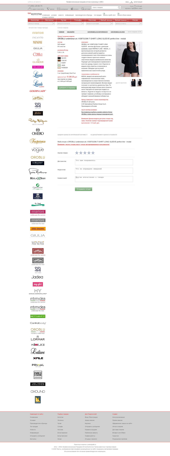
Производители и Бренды (38, 423)
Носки (135, 20)
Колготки (35, 20)
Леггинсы (49, 20)
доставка (87, 9)
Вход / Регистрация (91, 417)
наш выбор (70, 32)
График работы (90, 436)
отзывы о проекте (48, 17)
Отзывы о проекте (91, 439)
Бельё (106, 20)
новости (61, 15)
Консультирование (119, 417)
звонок (52, 9)
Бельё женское (62, 436)
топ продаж (97, 15)
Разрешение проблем (120, 439)
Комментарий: (62, 178)
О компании (34, 417)
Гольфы (78, 20)
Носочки (92, 20)
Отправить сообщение (37, 436)
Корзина (88, 423)
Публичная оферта (91, 433)
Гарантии (116, 436)
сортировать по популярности (98, 32)
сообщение (64, 9)
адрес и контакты (38, 9)
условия (54, 15)
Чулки (63, 20)
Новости (33, 430)
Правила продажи (91, 430)
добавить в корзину (67, 88)
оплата (76, 9)
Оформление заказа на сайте (122, 423)
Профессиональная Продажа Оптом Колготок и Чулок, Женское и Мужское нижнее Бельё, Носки (35, 14)
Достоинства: (62, 161)
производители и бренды (83, 15)
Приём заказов (117, 420)
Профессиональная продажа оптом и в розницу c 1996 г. (85, 2)
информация (69, 15)
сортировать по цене (118, 32)
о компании (46, 15)
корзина (128, 8)
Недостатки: (62, 170)
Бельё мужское (62, 433)
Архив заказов (89, 420)
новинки (61, 32)
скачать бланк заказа (124, 15)
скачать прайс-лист (109, 15)
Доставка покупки (118, 430)
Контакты (33, 439)
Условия (33, 420)
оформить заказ (137, 8)
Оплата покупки (118, 426)
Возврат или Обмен (119, 433)
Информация (34, 433)
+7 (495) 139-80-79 (35, 6)
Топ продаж (34, 426)
